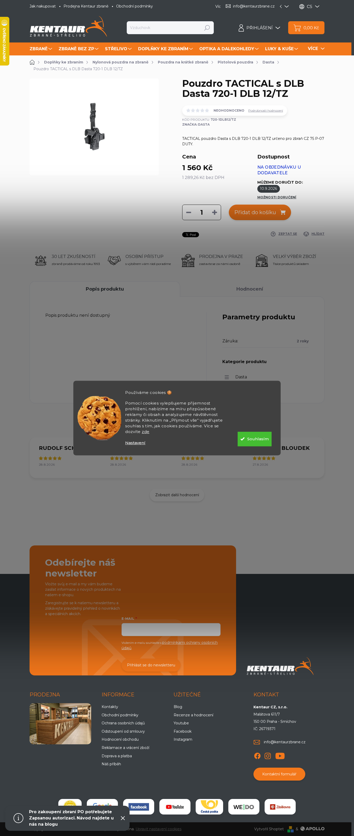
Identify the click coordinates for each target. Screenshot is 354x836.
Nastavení (135, 443)
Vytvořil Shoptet (269, 829)
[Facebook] (257, 755)
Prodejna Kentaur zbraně (85, 6)
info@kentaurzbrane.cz (285, 742)
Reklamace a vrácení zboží (125, 747)
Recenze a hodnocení (193, 715)
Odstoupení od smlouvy (123, 731)
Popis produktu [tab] (105, 289)
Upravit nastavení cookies (158, 829)
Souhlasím (258, 438)
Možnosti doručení (276, 197)
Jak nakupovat (43, 6)
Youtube (181, 723)
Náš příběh (111, 764)
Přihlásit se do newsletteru (151, 665)
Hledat (207, 27)
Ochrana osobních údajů (123, 723)
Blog (178, 706)
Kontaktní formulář (279, 774)
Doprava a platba (117, 756)
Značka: (196, 124)
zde (146, 431)
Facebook (183, 731)
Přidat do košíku (255, 212)
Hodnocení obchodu (120, 739)
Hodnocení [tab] (249, 289)
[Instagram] (268, 755)
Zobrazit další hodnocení (177, 495)
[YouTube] (280, 755)
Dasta (241, 376)
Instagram (183, 739)
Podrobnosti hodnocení (265, 110)
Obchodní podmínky (134, 6)
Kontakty (110, 706)
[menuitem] (41, 48)
